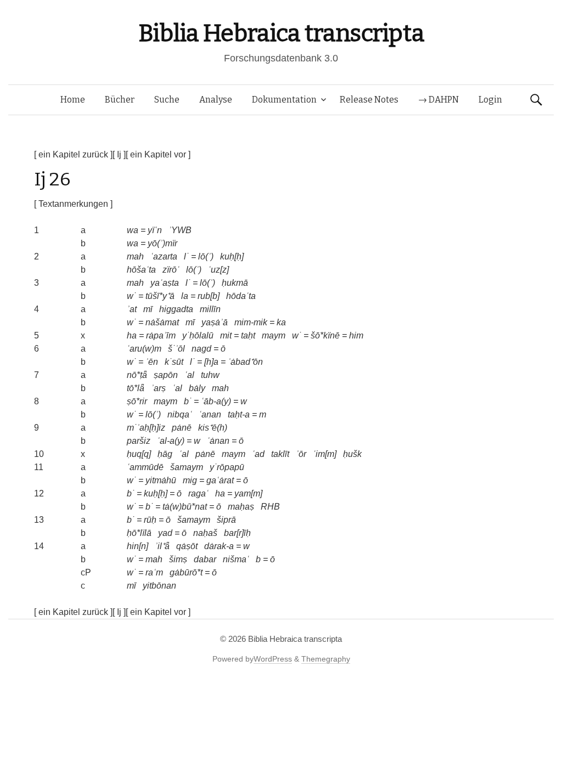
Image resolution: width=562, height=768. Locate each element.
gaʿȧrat (220, 480)
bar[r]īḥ (237, 533)
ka (281, 322)
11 (38, 467)
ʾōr (301, 454)
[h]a (211, 361)
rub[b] (209, 296)
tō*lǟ (135, 388)
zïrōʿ (170, 269)
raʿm (154, 572)
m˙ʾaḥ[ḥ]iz (146, 427)
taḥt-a (239, 414)
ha (132, 335)
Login (490, 99)
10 (39, 454)
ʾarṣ (158, 388)
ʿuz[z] (218, 269)
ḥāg (165, 454)
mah (135, 256)
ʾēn (151, 361)
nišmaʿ (236, 559)
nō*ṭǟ (137, 375)
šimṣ (178, 559)
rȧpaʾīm (161, 335)
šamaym (186, 467)
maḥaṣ (241, 506)
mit (226, 335)
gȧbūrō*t (186, 572)
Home (72, 99)
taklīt (280, 454)
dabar (205, 559)
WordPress (273, 658)
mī (148, 309)
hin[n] (137, 546)
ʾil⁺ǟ (162, 546)
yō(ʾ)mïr (162, 243)
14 (39, 546)
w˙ (131, 296)
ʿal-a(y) (170, 440)
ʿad (258, 454)
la (184, 296)
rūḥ (150, 519)
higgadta (176, 309)
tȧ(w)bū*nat (184, 506)
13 (39, 519)
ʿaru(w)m (144, 348)
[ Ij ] (119, 154)
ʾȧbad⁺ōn (245, 361)
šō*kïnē (325, 335)
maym (273, 335)
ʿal (189, 375)
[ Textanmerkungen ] (73, 203)
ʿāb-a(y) (216, 401)
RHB (270, 506)
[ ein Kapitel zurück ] (73, 154)
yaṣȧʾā (214, 322)
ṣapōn (166, 375)
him (356, 335)
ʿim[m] (324, 454)
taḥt (248, 335)
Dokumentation (284, 99)
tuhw (210, 375)
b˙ (188, 401)
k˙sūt (174, 361)
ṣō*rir (137, 401)
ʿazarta (163, 256)
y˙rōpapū (227, 467)
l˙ (186, 256)
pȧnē (182, 427)
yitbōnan (159, 585)
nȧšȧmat (162, 322)
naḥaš (205, 533)
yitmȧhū (160, 480)
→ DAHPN (438, 99)
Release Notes (369, 99)
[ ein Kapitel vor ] (158, 154)
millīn (210, 309)
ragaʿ (198, 493)
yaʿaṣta (164, 282)
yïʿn (155, 230)
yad (165, 533)
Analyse (215, 99)
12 (39, 493)
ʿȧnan (218, 440)
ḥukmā (235, 282)
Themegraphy (325, 658)
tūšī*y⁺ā (160, 296)
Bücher (119, 99)
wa (132, 230)
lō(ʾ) (205, 256)
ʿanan (210, 414)
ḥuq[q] (139, 454)
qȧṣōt (187, 546)
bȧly (197, 388)
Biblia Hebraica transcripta (281, 33)
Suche (166, 99)
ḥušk (352, 454)
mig (190, 480)
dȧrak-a (219, 546)
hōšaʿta (141, 269)
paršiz (138, 440)
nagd (201, 348)
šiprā (226, 519)
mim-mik (250, 322)
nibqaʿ (179, 414)
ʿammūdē (145, 467)
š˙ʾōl (176, 348)
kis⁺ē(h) (212, 427)
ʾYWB (180, 230)
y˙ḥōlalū (197, 335)
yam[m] (248, 493)
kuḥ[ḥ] (232, 256)
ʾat (132, 309)
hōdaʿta (241, 296)
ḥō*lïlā (139, 533)
